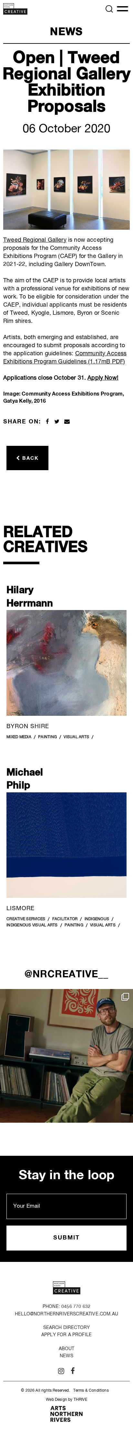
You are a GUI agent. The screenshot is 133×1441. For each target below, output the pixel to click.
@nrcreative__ (66, 974)
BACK (29, 458)
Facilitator (65, 919)
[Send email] (67, 422)
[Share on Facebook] (47, 422)
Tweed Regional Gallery (34, 240)
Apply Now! (102, 378)
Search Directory (66, 1327)
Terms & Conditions (91, 1390)
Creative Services (25, 919)
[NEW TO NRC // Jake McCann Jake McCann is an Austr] (66, 1056)
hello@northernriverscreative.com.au (66, 1314)
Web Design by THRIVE (66, 1399)
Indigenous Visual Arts (32, 925)
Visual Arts (76, 737)
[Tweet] (56, 422)
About (67, 1348)
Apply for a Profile (66, 1335)
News (66, 1356)
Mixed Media (18, 737)
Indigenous (97, 919)
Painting (47, 737)
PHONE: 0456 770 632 (66, 1306)
